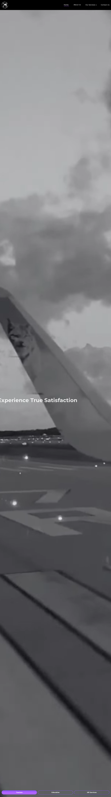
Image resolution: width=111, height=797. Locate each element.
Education (55, 792)
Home (66, 5)
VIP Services (92, 792)
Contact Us (105, 5)
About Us (77, 5)
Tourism (19, 792)
